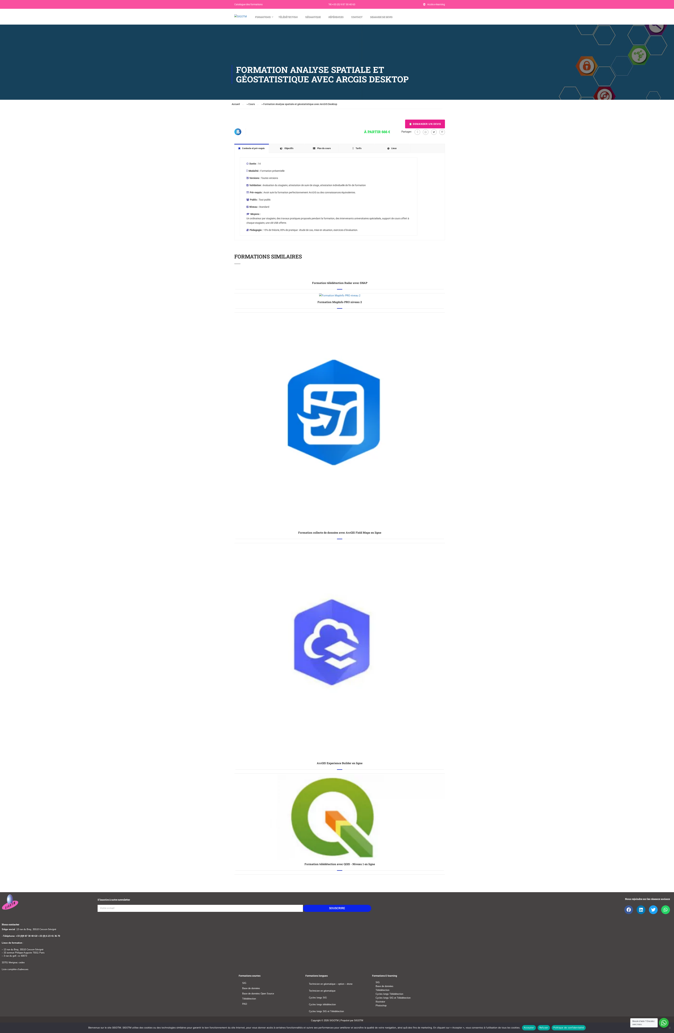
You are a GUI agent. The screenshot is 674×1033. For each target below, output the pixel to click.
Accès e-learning (436, 4)
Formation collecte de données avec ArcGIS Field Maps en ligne (339, 532)
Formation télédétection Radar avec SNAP (339, 283)
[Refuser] (669, 1027)
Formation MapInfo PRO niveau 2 (340, 302)
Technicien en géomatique (322, 990)
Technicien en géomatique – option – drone (330, 984)
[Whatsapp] (425, 132)
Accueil (236, 104)
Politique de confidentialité (568, 1027)
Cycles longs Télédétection (389, 994)
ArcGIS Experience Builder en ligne (339, 763)
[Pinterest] (442, 132)
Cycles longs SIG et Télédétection (326, 1011)
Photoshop (381, 1005)
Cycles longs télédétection (322, 1004)
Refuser (543, 1027)
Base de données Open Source (258, 993)
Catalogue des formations (248, 4)
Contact (356, 16)
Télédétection (287, 16)
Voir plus (339, 276)
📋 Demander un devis (425, 124)
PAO (244, 1004)
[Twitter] (434, 132)
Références (335, 16)
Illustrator (380, 1001)
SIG (244, 983)
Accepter (529, 1027)
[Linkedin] (641, 909)
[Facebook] (417, 132)
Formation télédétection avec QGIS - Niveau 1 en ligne (340, 864)
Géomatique (313, 16)
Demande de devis (381, 16)
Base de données (251, 988)
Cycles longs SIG (318, 997)
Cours (251, 104)
